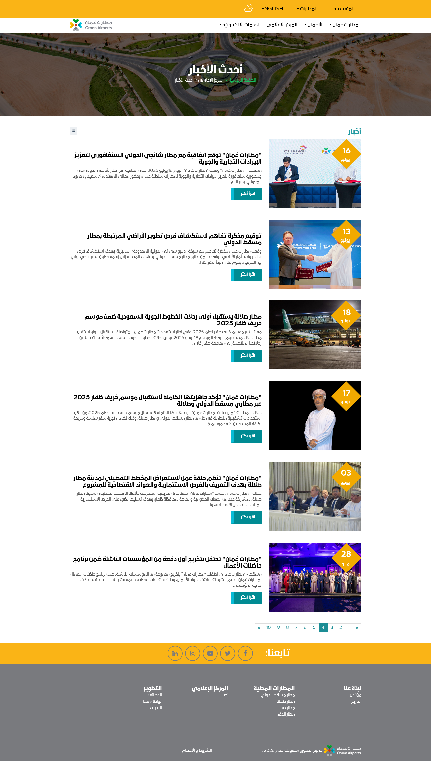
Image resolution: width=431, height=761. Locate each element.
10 (268, 627)
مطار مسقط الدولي (278, 695)
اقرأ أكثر (248, 194)
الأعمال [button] (314, 25)
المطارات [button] (308, 9)
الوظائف (155, 695)
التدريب (156, 708)
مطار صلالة (286, 701)
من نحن (355, 695)
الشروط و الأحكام (197, 750)
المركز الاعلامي (211, 80)
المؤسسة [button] (344, 9)
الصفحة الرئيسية (242, 80)
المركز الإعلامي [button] (282, 25)
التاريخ (356, 701)
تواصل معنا (152, 701)
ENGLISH (272, 9)
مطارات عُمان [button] (345, 25)
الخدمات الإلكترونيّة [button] (241, 25)
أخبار (224, 695)
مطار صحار (286, 708)
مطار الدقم (285, 714)
